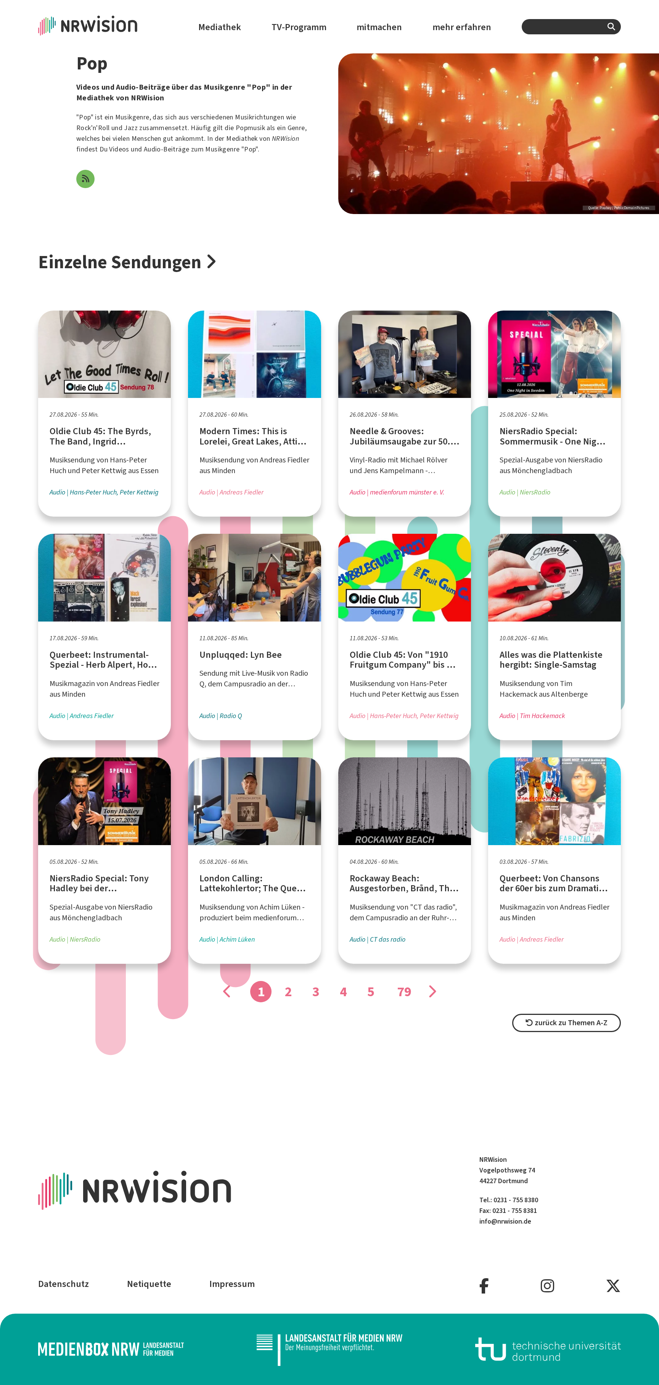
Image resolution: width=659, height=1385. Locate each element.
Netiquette (149, 1284)
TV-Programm (299, 27)
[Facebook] (484, 1286)
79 (404, 991)
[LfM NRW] (329, 1349)
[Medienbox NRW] (111, 1349)
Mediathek (219, 27)
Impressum (232, 1284)
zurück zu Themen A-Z (570, 1023)
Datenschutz (63, 1284)
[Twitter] (613, 1286)
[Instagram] (547, 1286)
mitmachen (379, 27)
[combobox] (571, 26)
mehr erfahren (461, 27)
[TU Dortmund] (548, 1349)
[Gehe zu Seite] (431, 991)
